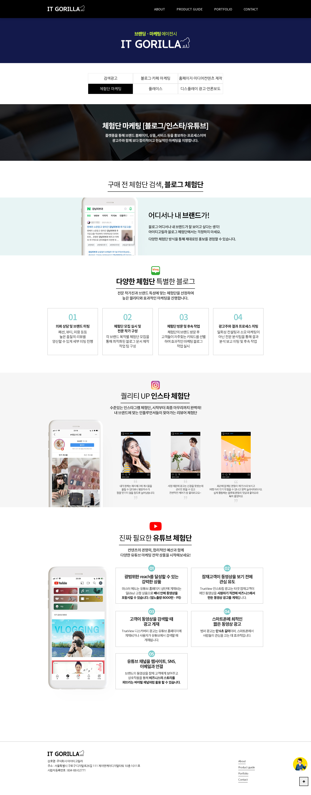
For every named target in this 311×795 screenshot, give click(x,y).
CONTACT (251, 9)
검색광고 (111, 78)
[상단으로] (303, 781)
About (242, 761)
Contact (243, 779)
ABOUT (159, 9)
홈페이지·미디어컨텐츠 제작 (200, 78)
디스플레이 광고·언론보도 (200, 89)
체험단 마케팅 (110, 89)
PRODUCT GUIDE (190, 9)
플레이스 (156, 89)
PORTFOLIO (223, 9)
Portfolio (243, 773)
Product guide (246, 767)
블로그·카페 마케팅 (155, 78)
